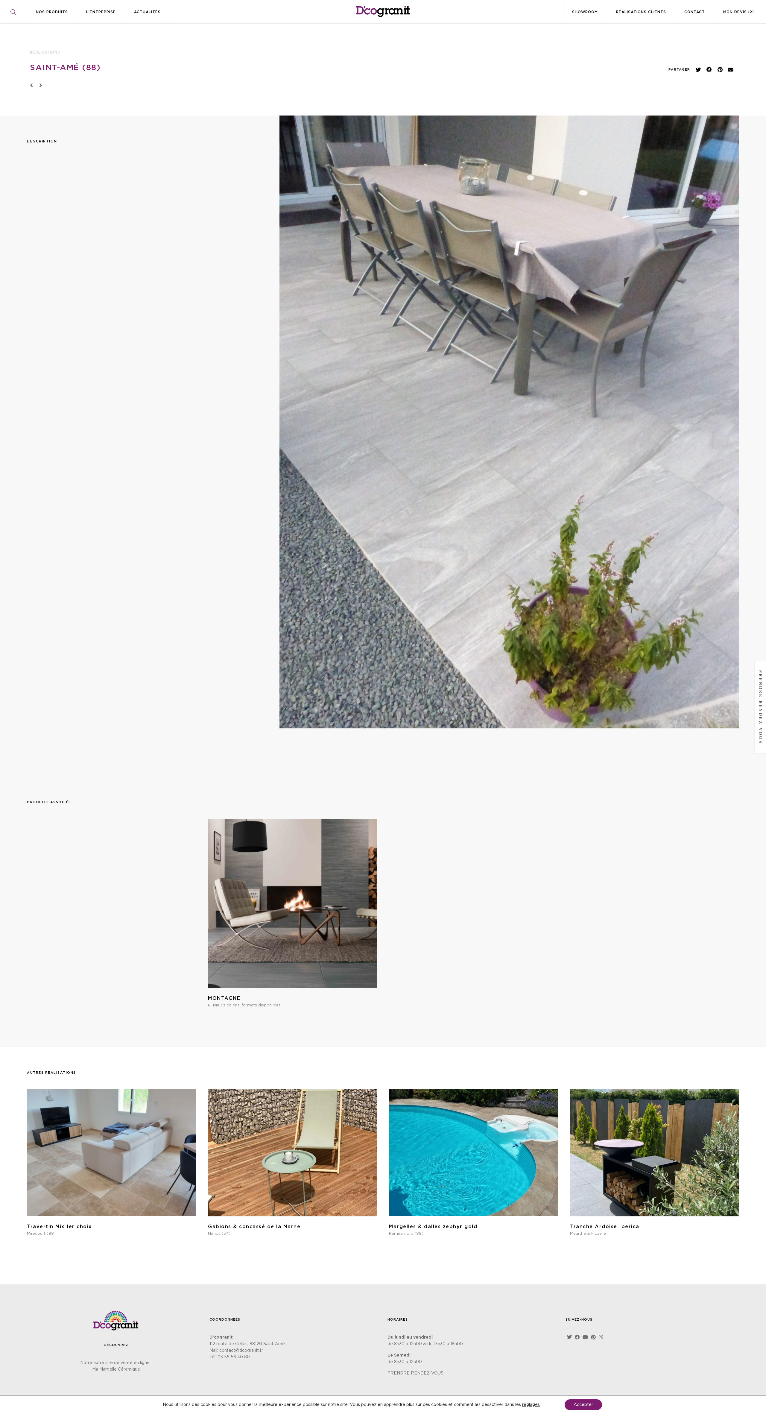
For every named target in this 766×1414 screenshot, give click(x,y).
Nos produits (52, 12)
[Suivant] (39, 86)
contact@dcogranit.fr (241, 1350)
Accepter (583, 1405)
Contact (694, 12)
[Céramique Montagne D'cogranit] (111, 915)
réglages (531, 1405)
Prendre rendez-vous (760, 707)
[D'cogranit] (383, 11)
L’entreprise (101, 12)
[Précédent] (33, 86)
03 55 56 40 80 (234, 1357)
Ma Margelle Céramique (116, 1369)
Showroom (585, 12)
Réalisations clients (641, 12)
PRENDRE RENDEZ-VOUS (415, 1373)
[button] (698, 69)
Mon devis (738, 12)
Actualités (147, 12)
